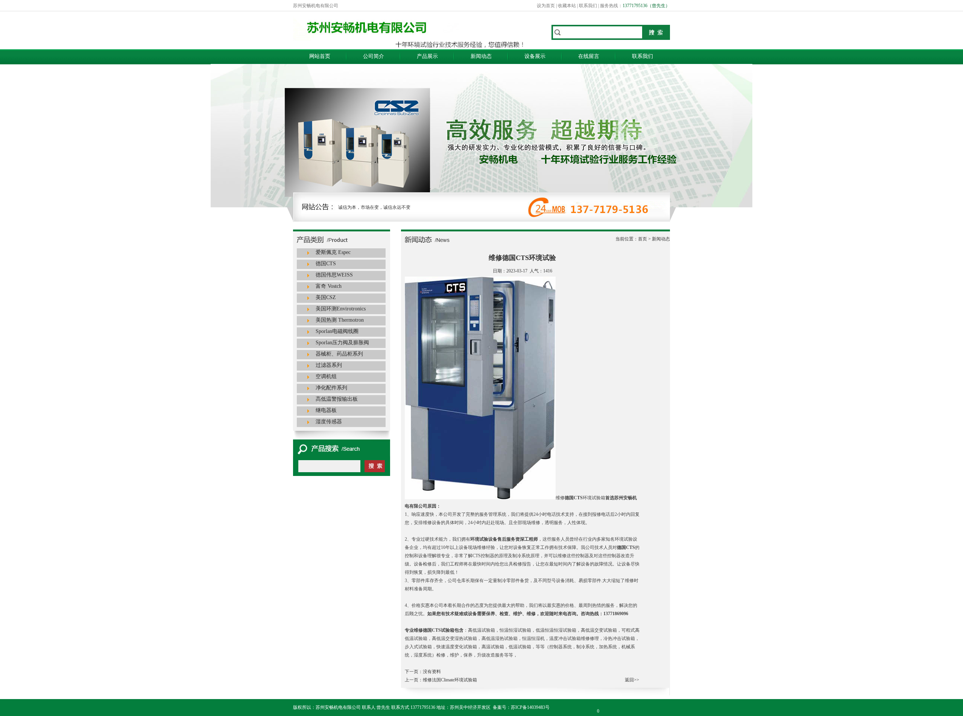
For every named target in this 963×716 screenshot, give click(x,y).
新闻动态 (481, 56)
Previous (107, 127)
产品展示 (427, 56)
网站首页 (319, 56)
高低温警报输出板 (337, 399)
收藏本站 (567, 5)
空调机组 (326, 376)
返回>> (632, 680)
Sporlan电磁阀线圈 (337, 331)
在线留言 (588, 56)
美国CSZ (326, 297)
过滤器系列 (329, 365)
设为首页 (546, 5)
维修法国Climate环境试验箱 (450, 680)
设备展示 (534, 56)
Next (829, 127)
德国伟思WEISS (334, 275)
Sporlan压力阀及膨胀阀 (342, 342)
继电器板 (326, 410)
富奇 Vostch (329, 286)
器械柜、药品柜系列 (339, 354)
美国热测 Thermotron (340, 320)
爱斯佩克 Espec (333, 252)
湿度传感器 (329, 421)
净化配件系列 (331, 388)
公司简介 (373, 56)
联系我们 (588, 5)
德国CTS (326, 263)
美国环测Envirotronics (341, 309)
